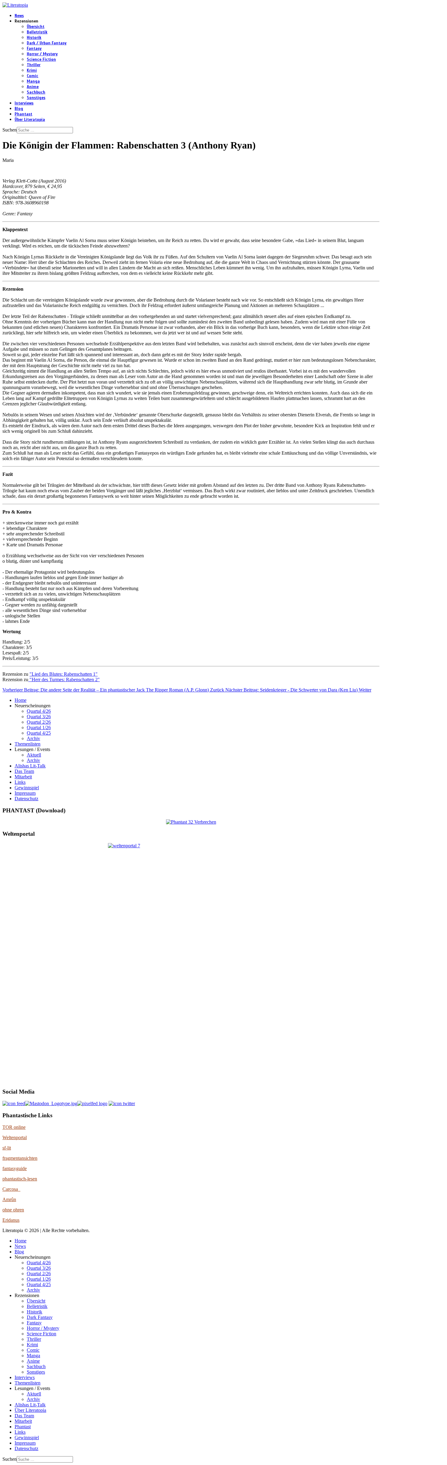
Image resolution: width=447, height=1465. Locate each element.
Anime (33, 86)
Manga (33, 81)
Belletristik (37, 32)
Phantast (23, 114)
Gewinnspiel (27, 787)
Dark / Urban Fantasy (47, 43)
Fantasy (34, 48)
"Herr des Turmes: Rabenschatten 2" (64, 679)
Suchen (9, 129)
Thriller (33, 65)
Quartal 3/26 (39, 716)
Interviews (24, 103)
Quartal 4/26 (39, 711)
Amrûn (9, 1199)
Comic (32, 75)
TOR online (14, 1127)
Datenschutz (26, 798)
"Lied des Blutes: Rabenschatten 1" (63, 674)
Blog (19, 108)
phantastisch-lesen (19, 1178)
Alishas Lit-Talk (30, 765)
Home (20, 700)
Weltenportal (14, 1137)
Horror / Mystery (42, 54)
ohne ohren (13, 1209)
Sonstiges (36, 97)
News (19, 15)
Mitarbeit (23, 776)
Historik (34, 37)
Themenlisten (27, 743)
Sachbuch (36, 92)
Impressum (25, 793)
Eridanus (10, 1220)
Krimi (32, 70)
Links (20, 782)
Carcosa (11, 1189)
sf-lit (6, 1147)
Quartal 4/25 (39, 733)
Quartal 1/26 (39, 727)
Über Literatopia (30, 119)
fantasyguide (14, 1168)
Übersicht (35, 26)
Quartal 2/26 (39, 722)
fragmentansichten (19, 1158)
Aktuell (34, 754)
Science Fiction (41, 59)
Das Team (24, 771)
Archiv (33, 738)
